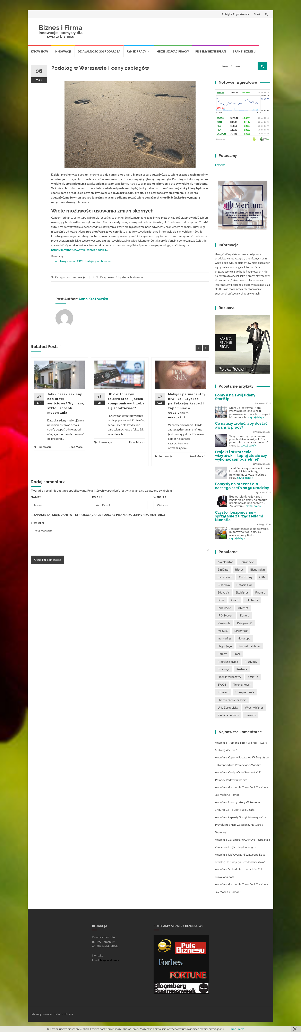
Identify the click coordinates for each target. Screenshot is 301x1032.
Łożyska (220, 165)
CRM (262, 577)
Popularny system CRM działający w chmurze (82, 261)
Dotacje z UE (244, 585)
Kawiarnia (224, 623)
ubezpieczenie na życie (232, 700)
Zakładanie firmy (228, 715)
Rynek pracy (136, 51)
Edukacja (223, 592)
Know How (39, 51)
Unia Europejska (228, 707)
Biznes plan (257, 569)
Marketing (241, 630)
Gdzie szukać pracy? (173, 51)
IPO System (225, 615)
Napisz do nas (109, 960)
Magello (223, 630)
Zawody (251, 715)
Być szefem (225, 577)
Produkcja (251, 661)
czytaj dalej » (256, 417)
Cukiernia (224, 585)
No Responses (105, 277)
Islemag (36, 1014)
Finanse (260, 592)
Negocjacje (225, 646)
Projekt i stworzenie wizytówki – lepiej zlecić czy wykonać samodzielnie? (241, 455)
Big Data (223, 569)
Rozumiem (237, 1029)
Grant (235, 600)
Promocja (224, 669)
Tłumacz (223, 692)
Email (97, 497)
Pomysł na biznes (250, 646)
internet (243, 608)
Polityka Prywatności (235, 14)
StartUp (253, 676)
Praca (237, 653)
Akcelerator (225, 562)
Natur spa (244, 638)
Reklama (241, 669)
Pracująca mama (228, 661)
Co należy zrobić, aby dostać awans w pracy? (241, 425)
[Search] (262, 66)
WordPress (65, 1014)
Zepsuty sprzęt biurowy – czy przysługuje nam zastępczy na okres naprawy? (240, 824)
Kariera (244, 615)
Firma (221, 600)
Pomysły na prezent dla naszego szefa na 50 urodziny (242, 486)
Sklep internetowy (229, 676)
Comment (38, 523)
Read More (76, 447)
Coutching (245, 577)
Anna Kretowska (132, 277)
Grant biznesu (244, 51)
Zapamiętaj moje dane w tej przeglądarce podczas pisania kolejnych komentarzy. (99, 515)
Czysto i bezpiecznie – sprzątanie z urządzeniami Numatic (239, 516)
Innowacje (62, 51)
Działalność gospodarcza (99, 51)
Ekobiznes (242, 592)
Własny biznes (254, 707)
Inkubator (252, 600)
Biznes (239, 569)
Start (257, 14)
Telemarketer (242, 684)
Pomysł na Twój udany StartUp (235, 397)
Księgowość (244, 623)
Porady (222, 653)
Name (36, 497)
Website (160, 497)
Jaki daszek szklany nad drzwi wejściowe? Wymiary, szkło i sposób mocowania (65, 403)
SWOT (222, 684)
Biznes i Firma (60, 27)
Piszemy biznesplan (210, 51)
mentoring (224, 638)
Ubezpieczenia (244, 692)
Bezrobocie (247, 562)
